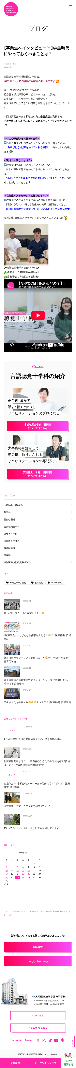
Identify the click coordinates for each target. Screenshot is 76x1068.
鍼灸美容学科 (10, 533)
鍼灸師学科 (9, 548)
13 (23, 870)
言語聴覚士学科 (10, 63)
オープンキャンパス (46, 1063)
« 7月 (6, 884)
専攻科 (7, 555)
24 (6, 877)
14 (29, 870)
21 (29, 873)
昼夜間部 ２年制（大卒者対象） (23, 276)
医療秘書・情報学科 (13, 505)
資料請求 (15, 1063)
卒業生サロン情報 (18, 582)
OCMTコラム (57, 582)
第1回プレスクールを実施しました (23, 613)
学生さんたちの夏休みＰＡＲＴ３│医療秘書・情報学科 (37, 702)
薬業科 (7, 512)
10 (6, 870)
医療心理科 (9, 519)
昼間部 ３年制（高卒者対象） (23, 272)
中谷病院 (45, 116)
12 (18, 870)
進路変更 (39, 582)
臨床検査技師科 (11, 540)
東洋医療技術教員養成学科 (17, 562)
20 (23, 873)
